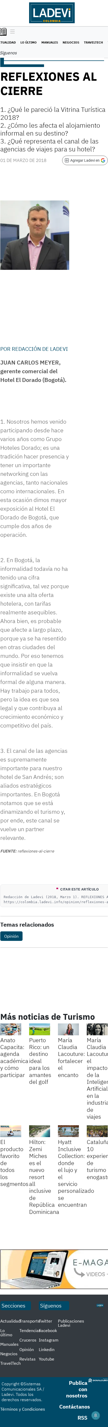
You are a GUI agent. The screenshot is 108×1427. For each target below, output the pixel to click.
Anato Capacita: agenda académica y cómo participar (14, 1057)
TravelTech (93, 42)
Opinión (11, 936)
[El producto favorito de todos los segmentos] (10, 1131)
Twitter (45, 1321)
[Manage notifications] (95, 1415)
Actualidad (10, 1321)
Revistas (27, 1359)
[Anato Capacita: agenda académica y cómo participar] (10, 1029)
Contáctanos (74, 1406)
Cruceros (27, 1340)
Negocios (71, 42)
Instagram (48, 1340)
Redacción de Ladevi (40, 348)
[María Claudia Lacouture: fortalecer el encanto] (68, 1029)
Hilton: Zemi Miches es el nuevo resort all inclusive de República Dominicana (44, 1176)
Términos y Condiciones (22, 1409)
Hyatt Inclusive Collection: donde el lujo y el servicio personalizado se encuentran (76, 1173)
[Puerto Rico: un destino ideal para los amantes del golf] (39, 1029)
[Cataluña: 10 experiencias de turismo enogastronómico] (97, 1131)
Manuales (49, 42)
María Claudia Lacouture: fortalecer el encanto (71, 1057)
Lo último (28, 42)
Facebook (48, 1330)
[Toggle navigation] (11, 32)
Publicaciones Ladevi (71, 1323)
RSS (82, 1417)
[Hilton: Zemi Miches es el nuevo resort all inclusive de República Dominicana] (39, 1131)
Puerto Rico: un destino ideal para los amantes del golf (40, 1060)
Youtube (46, 1359)
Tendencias (30, 1330)
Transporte (29, 1321)
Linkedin (47, 1349)
